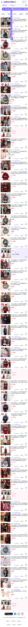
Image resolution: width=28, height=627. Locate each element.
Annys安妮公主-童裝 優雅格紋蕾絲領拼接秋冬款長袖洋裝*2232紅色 (19, 470)
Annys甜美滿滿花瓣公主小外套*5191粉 (19, 591)
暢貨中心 (11, 15)
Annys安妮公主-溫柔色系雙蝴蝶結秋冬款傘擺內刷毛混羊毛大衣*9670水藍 (19, 64)
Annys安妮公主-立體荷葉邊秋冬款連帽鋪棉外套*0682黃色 (19, 53)
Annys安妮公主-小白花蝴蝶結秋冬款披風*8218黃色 (19, 229)
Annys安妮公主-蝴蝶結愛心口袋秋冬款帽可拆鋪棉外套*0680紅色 (19, 40)
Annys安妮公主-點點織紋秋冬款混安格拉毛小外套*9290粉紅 (19, 349)
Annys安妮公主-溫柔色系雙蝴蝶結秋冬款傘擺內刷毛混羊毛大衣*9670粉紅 (19, 108)
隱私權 (14, 624)
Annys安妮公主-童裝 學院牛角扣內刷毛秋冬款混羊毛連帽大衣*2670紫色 (19, 535)
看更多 (11, 38)
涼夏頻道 (11, 24)
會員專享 (11, 33)
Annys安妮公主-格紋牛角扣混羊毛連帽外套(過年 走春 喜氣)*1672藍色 (19, 381)
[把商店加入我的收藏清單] (26, 257)
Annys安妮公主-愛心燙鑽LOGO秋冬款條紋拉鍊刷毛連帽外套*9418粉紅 (19, 163)
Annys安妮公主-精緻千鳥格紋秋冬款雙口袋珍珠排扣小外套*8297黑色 (19, 216)
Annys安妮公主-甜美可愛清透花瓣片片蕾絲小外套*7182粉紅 (19, 580)
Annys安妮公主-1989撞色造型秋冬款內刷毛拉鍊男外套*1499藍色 (19, 392)
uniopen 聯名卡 (18, 9)
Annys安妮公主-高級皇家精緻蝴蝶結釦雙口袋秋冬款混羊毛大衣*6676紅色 (19, 172)
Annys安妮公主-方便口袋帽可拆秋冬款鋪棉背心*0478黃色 (19, 139)
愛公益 (11, 36)
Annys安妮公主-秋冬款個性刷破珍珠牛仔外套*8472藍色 (19, 73)
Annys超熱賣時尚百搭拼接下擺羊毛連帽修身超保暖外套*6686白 (19, 86)
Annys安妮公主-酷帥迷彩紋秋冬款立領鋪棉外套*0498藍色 (19, 414)
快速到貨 (11, 18)
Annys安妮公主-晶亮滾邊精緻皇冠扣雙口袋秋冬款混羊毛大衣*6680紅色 (19, 183)
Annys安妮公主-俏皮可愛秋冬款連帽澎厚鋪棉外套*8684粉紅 (19, 271)
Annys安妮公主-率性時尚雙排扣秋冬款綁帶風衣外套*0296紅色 (19, 447)
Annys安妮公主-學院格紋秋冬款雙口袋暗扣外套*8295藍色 (19, 205)
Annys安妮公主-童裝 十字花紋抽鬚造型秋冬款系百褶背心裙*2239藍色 (19, 514)
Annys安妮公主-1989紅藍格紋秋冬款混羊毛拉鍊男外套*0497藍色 (19, 403)
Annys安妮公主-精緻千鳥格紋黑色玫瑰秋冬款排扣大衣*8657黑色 (19, 238)
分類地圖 (19, 624)
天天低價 (11, 21)
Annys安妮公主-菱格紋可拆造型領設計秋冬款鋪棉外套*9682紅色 (19, 426)
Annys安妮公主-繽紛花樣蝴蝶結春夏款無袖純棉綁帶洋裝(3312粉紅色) (19, 20)
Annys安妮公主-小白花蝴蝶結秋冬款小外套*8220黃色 (19, 284)
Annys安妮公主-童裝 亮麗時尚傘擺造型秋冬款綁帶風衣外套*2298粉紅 (19, 557)
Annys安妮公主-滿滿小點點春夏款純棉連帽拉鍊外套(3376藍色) (19, 31)
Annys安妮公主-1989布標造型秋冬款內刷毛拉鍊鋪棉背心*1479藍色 (19, 293)
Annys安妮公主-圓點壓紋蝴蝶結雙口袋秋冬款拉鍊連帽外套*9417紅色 (19, 338)
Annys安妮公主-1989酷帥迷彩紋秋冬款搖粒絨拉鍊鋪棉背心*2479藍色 (19, 568)
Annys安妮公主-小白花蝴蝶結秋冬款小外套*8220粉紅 (19, 152)
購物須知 (19, 621)
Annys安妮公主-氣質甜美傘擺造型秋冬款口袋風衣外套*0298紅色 (19, 359)
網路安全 (9, 624)
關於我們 (14, 621)
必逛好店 (11, 27)
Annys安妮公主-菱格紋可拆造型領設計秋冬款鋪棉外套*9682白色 (19, 459)
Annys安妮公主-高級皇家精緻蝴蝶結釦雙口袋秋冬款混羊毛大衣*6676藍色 (19, 315)
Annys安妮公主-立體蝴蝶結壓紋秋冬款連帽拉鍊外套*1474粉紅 (19, 436)
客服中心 (8, 621)
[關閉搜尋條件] (8, 5)
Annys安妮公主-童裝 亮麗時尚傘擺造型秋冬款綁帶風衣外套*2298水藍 (19, 546)
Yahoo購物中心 (10, 2)
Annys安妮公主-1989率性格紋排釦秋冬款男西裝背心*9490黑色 (19, 97)
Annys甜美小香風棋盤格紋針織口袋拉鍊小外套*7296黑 (19, 194)
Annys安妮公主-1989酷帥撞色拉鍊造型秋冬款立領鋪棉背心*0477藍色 (19, 326)
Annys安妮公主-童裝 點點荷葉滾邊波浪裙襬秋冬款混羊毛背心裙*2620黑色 (19, 525)
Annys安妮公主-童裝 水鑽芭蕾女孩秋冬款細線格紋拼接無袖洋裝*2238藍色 (19, 481)
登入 (24, 2)
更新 (24, 617)
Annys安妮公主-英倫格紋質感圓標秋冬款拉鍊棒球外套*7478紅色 (19, 304)
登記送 (11, 12)
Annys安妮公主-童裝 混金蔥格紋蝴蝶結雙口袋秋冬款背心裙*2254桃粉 (19, 503)
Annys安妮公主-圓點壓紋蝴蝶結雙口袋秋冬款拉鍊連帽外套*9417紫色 (19, 119)
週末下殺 (11, 30)
